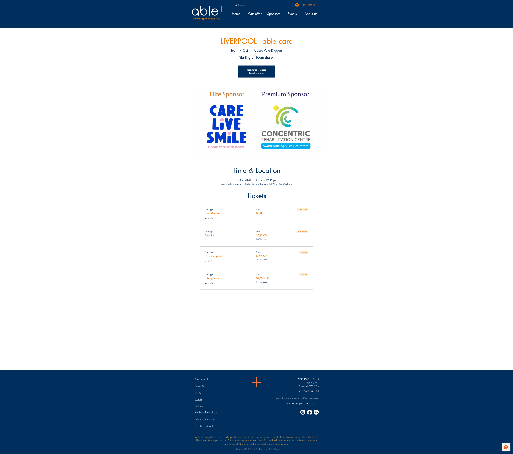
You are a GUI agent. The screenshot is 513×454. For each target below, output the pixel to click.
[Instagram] (302, 412)
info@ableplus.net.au (309, 397)
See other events (256, 73)
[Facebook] (309, 412)
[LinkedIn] (316, 412)
